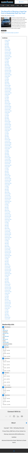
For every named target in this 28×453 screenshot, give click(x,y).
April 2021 (7, 136)
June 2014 (7, 260)
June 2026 (7, 43)
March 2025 (7, 65)
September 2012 (8, 291)
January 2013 (7, 285)
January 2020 (7, 159)
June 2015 (7, 242)
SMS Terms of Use (14, 431)
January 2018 (7, 195)
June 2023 (7, 97)
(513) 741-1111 (5, 330)
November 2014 (8, 252)
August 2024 (7, 76)
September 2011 (8, 306)
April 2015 (7, 245)
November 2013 (8, 270)
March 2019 (7, 174)
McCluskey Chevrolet (19, 428)
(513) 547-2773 (5, 333)
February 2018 (7, 193)
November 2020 (8, 144)
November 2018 (8, 180)
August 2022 (7, 112)
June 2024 (7, 79)
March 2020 (7, 156)
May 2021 (7, 135)
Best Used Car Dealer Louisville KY (12, 32)
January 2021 (7, 141)
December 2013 (8, 269)
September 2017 (8, 201)
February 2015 (7, 248)
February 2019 (7, 175)
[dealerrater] (10, 416)
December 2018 (8, 178)
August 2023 (7, 94)
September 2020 (8, 147)
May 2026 (7, 44)
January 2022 (7, 123)
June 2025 (7, 61)
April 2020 (7, 154)
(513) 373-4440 (6, 336)
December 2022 (8, 106)
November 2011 (8, 303)
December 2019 (8, 160)
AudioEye (14, 437)
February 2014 (7, 266)
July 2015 (6, 240)
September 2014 (8, 255)
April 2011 (7, 314)
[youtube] (21, 416)
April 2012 (7, 299)
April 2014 (7, 263)
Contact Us (22, 431)
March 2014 (7, 264)
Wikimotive (21, 434)
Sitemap (6, 434)
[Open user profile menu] (14, 451)
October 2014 (7, 254)
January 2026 (7, 50)
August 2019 (7, 166)
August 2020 (7, 148)
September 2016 (8, 219)
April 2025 (7, 64)
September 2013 (8, 273)
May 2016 (7, 225)
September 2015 (8, 237)
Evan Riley (12, 15)
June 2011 (7, 311)
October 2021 (7, 127)
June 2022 (7, 115)
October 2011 (7, 305)
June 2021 (7, 133)
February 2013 (7, 284)
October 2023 (7, 91)
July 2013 (6, 276)
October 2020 (7, 145)
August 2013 (7, 275)
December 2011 (8, 302)
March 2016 (7, 228)
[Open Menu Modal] (21, 5)
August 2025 (7, 58)
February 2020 (8, 157)
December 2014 (8, 251)
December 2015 (8, 233)
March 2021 (7, 138)
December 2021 (8, 124)
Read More (4, 30)
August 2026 (7, 40)
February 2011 (7, 317)
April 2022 (7, 118)
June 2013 (7, 278)
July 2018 (6, 186)
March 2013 (7, 282)
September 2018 (8, 183)
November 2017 (8, 198)
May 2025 (7, 62)
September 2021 (8, 129)
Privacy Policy (5, 431)
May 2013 (7, 279)
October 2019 (7, 163)
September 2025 (8, 56)
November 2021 (8, 126)
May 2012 (7, 297)
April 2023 (7, 100)
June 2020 (7, 151)
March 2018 (7, 192)
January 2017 (7, 213)
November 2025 (8, 53)
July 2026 (7, 41)
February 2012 (7, 300)
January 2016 (7, 231)
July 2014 (6, 258)
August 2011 (7, 308)
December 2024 (8, 70)
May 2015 (7, 243)
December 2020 (8, 142)
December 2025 (8, 52)
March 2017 (7, 210)
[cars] (6, 416)
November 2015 (8, 234)
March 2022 (7, 120)
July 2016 (6, 222)
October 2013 (7, 272)
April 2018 (7, 190)
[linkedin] (17, 416)
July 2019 (6, 168)
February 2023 (8, 103)
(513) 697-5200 (6, 342)
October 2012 (7, 290)
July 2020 (7, 150)
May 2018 (7, 189)
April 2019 (7, 172)
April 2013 (7, 281)
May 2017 (7, 207)
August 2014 (7, 257)
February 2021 (7, 139)
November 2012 (8, 288)
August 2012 (7, 293)
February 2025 (8, 67)
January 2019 (7, 177)
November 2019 (8, 162)
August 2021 (7, 130)
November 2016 (8, 216)
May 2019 (7, 171)
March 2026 (7, 47)
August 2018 (7, 184)
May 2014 (7, 261)
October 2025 (7, 55)
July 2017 (6, 204)
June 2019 (7, 169)
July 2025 (7, 59)
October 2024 (7, 73)
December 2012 (8, 287)
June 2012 (7, 296)
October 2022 (7, 109)
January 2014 (7, 267)
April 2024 (7, 82)
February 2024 (8, 85)
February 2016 (7, 230)
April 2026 (7, 46)
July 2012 (6, 294)
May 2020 (7, 153)
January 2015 (7, 249)
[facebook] (14, 416)
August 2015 (7, 239)
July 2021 (6, 132)
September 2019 (8, 165)
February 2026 (8, 49)
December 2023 (8, 88)
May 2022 (7, 117)
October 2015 (7, 236)
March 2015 (7, 246)
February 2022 (8, 121)
